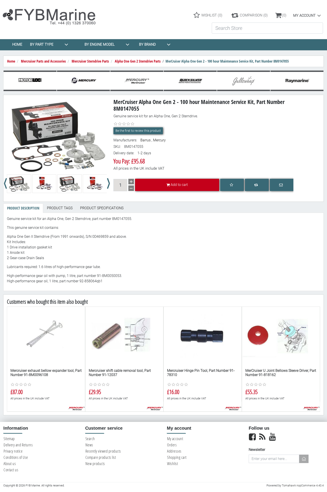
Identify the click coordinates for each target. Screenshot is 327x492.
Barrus (145, 140)
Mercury (159, 140)
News (89, 444)
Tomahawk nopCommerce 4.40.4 (303, 485)
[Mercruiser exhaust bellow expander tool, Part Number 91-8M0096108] (46, 336)
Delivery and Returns (18, 444)
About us (10, 463)
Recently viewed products (103, 451)
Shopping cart (177, 457)
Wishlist (172, 463)
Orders (172, 444)
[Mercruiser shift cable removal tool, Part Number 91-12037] (124, 336)
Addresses (174, 451)
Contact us (11, 469)
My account (304, 15)
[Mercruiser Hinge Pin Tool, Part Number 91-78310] (203, 336)
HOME (17, 44)
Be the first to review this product (138, 130)
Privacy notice (13, 451)
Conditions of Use (16, 457)
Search (90, 438)
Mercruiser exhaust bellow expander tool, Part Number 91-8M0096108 (46, 372)
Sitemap (9, 438)
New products (95, 463)
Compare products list (100, 457)
